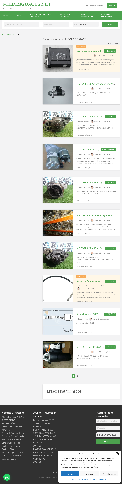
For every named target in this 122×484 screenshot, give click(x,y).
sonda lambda (83, 319)
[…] (112, 65)
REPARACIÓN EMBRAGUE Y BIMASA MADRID (12, 426)
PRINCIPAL (8, 15)
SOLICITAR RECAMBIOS (106, 16)
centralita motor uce (85, 56)
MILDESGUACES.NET (27, 4)
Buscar (111, 24)
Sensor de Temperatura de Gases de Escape (93, 286)
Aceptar (70, 474)
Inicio (52, 472)
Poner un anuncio (96, 6)
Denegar (89, 474)
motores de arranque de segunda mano (96, 215)
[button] (117, 454)
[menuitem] (94, 6)
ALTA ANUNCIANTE (87, 16)
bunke (99, 56)
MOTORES (21, 15)
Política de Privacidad (99, 479)
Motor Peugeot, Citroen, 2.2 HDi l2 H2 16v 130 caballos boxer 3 (13, 455)
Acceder (112, 6)
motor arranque (84, 89)
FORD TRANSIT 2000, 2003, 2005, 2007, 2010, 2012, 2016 (44, 433)
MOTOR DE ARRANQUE (89, 149)
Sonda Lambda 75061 (87, 314)
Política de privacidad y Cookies (82, 479)
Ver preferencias (109, 474)
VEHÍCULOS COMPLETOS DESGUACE (40, 16)
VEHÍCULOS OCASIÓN (65, 16)
